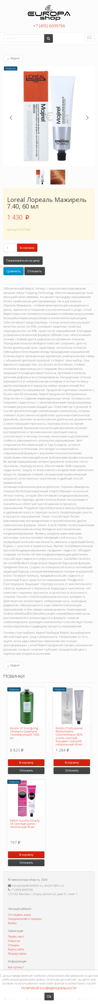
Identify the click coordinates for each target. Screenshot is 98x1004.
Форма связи (17, 953)
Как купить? (16, 967)
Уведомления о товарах (25, 919)
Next (87, 118)
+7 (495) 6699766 (49, 25)
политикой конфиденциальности (48, 987)
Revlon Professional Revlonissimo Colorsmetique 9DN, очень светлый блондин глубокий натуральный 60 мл (69, 736)
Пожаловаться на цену (23, 260)
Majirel (13, 58)
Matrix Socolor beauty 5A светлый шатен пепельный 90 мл (25, 823)
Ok (49, 996)
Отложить (34, 271)
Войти (12, 923)
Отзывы (13, 945)
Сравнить (13, 271)
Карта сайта (16, 949)
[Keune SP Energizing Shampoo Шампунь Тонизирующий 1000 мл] (26, 706)
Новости (14, 941)
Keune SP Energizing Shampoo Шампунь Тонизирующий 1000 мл (24, 733)
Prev (11, 118)
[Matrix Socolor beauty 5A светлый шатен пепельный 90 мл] (26, 798)
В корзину (27, 248)
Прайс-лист (16, 936)
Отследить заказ (19, 915)
